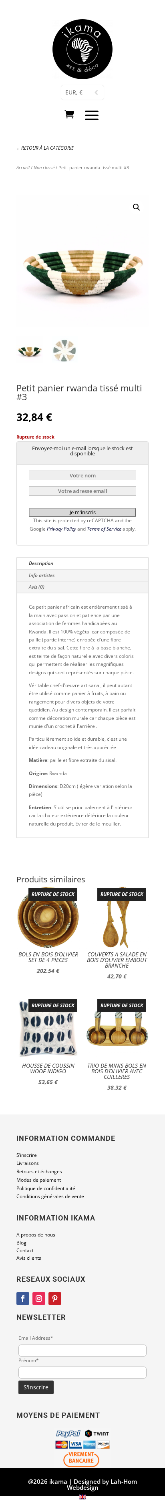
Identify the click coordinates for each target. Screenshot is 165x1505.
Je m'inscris (83, 512)
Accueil (23, 167)
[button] (136, 207)
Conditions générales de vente (50, 1196)
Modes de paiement (38, 1179)
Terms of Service (105, 528)
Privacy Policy (62, 528)
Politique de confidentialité (45, 1188)
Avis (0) (36, 586)
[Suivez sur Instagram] (38, 1298)
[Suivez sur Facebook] (22, 1298)
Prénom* (28, 1360)
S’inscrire (26, 1155)
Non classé (44, 167)
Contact (25, 1250)
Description (41, 563)
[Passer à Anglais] (82, 1497)
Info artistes (41, 575)
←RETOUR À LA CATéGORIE (45, 147)
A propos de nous (35, 1234)
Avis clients (28, 1258)
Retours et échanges (39, 1171)
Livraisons (27, 1163)
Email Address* (35, 1338)
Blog (21, 1242)
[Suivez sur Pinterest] (54, 1298)
